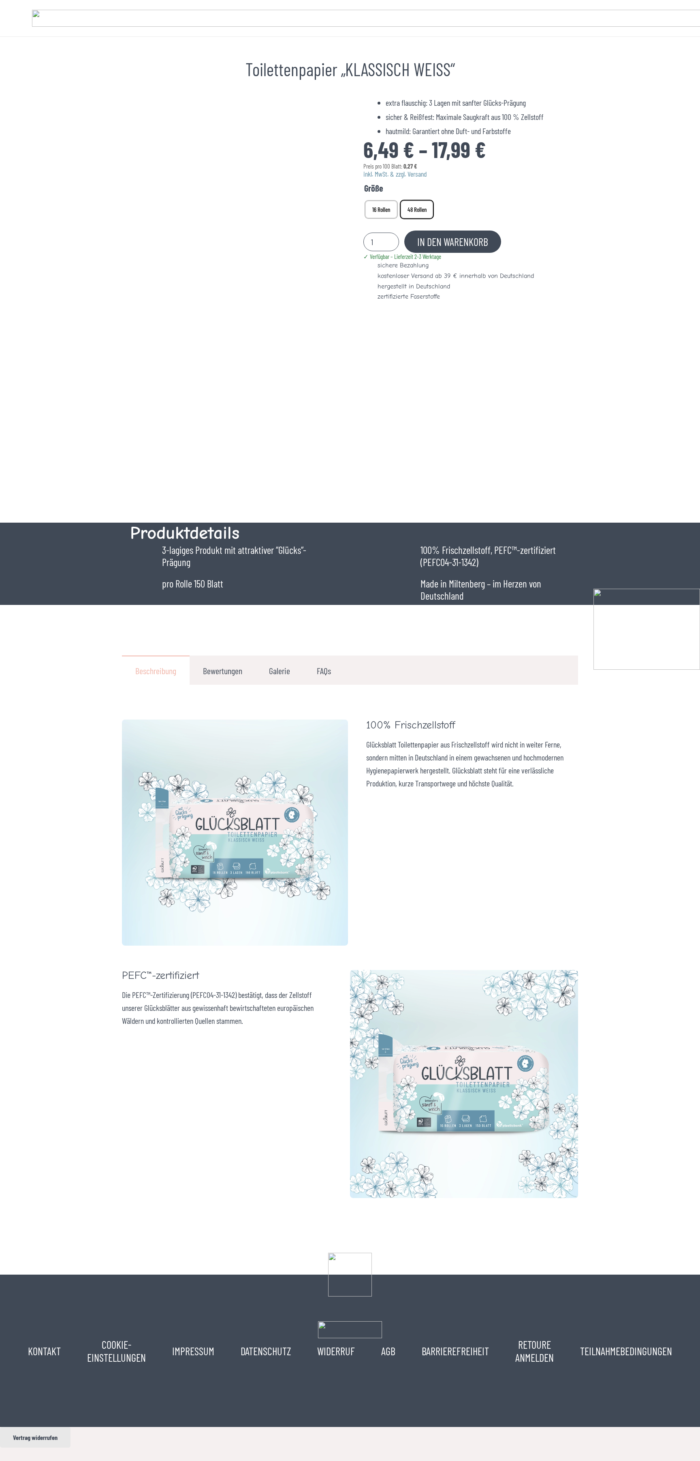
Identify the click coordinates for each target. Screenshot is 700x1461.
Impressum (193, 1351)
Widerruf (336, 1351)
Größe (373, 188)
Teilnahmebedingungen (626, 1351)
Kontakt (44, 1351)
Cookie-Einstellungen (116, 1351)
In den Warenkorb (452, 241)
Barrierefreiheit (455, 1351)
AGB (388, 1351)
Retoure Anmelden (534, 1351)
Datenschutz (266, 1351)
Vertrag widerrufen (35, 1437)
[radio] (381, 209)
